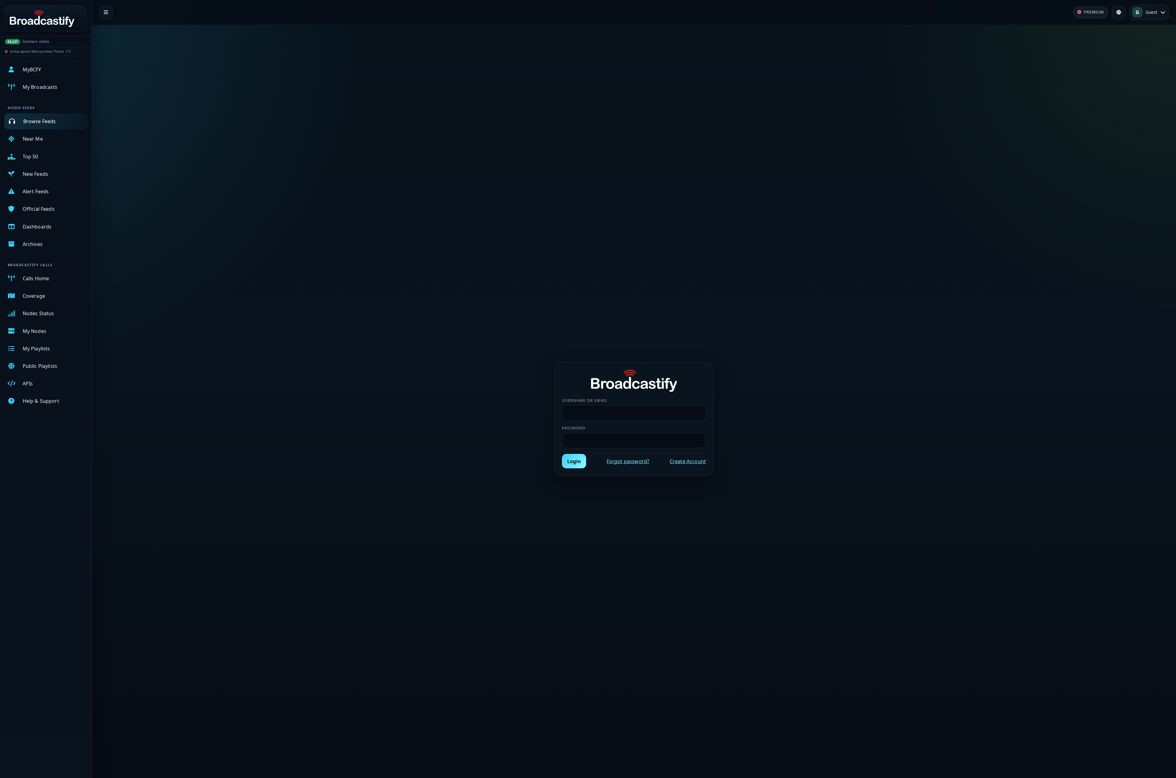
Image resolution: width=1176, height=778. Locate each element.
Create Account (688, 461)
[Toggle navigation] (106, 12)
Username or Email (585, 400)
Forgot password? (628, 461)
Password (574, 428)
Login (574, 461)
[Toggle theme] (1118, 12)
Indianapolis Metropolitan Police (37, 51)
